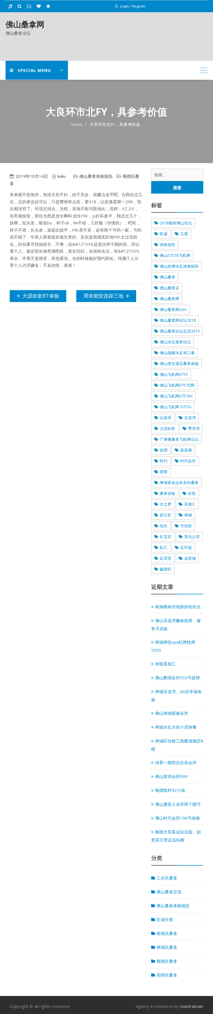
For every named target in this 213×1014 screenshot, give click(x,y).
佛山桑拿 (167, 277)
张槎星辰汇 (165, 663)
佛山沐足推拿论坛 (175, 341)
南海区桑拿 (166, 933)
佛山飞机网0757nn (176, 396)
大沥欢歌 (167, 428)
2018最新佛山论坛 (176, 222)
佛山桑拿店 (169, 287)
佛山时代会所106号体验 (177, 818)
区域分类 (164, 919)
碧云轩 (165, 515)
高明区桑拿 (166, 975)
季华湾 (194, 428)
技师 (164, 450)
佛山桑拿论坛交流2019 (180, 331)
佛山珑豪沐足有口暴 (177, 352)
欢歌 (192, 493)
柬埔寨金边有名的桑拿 (179, 482)
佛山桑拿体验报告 (96, 176)
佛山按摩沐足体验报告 (179, 266)
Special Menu (34, 70)
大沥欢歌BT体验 (40, 295)
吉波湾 (190, 417)
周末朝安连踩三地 (103, 295)
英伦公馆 (192, 536)
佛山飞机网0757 (174, 374)
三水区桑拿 (166, 878)
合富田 (165, 417)
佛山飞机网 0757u (175, 406)
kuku (61, 176)
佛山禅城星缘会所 (171, 713)
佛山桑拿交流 (168, 891)
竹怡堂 (186, 525)
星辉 (164, 471)
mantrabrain (191, 1006)
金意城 (190, 558)
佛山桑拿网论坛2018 (178, 320)
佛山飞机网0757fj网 (177, 385)
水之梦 (165, 504)
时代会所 (188, 460)
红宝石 (165, 536)
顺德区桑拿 (166, 961)
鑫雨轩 (165, 569)
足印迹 (186, 547)
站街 (164, 525)
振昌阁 (186, 450)
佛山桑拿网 (25, 24)
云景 (184, 233)
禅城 (188, 515)
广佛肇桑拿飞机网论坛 (179, 439)
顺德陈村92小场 (170, 790)
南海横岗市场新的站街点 (178, 606)
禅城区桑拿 (166, 947)
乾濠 (164, 233)
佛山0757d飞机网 (175, 255)
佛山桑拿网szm (173, 309)
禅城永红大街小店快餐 (176, 727)
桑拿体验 (167, 493)
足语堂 (165, 558)
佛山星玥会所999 (171, 776)
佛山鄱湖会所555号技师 (177, 677)
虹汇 (164, 547)
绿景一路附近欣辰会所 (176, 762)
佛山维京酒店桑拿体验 (179, 363)
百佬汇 (190, 504)
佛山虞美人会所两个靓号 (178, 804)
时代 (164, 460)
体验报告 (167, 244)
